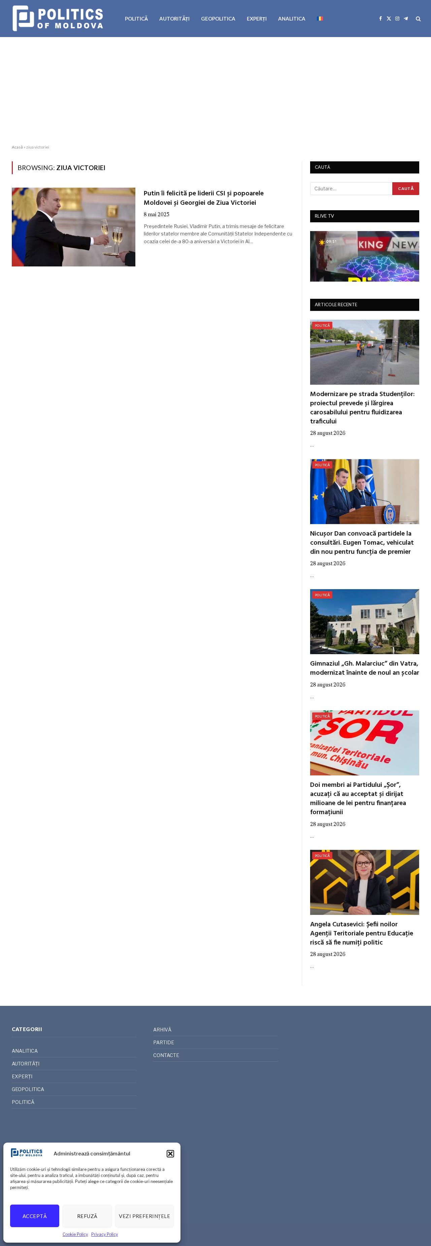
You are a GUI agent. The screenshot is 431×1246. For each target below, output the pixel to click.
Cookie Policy (75, 1234)
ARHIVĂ (162, 1029)
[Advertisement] (215, 91)
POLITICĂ (136, 18)
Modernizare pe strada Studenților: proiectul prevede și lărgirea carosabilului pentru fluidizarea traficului (362, 408)
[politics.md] (58, 18)
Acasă (17, 147)
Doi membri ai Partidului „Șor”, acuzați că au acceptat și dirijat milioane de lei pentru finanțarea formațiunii (358, 799)
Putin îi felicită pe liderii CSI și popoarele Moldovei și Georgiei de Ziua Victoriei (204, 198)
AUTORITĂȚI (174, 18)
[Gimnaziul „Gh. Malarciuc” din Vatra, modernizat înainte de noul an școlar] (364, 621)
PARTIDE (163, 1042)
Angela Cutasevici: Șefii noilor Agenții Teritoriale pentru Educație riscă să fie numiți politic (361, 934)
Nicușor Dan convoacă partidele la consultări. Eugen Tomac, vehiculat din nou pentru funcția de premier (362, 543)
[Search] (418, 18)
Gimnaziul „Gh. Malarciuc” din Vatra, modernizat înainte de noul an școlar (364, 669)
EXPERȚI (257, 18)
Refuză (87, 1216)
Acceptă (35, 1216)
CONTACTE (166, 1055)
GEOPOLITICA (218, 18)
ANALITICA (291, 18)
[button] (170, 1153)
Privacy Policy (104, 1234)
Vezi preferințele (144, 1216)
